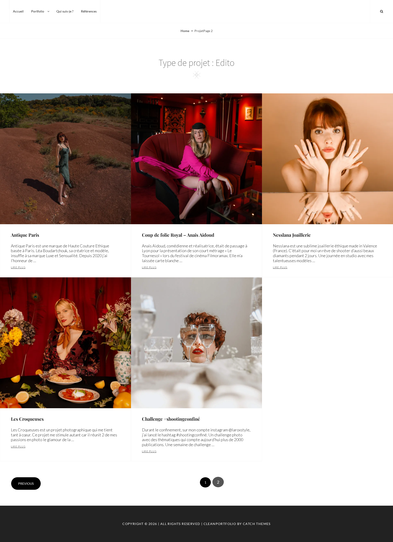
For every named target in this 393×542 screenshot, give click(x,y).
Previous (26, 483)
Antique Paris (25, 235)
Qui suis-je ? (64, 11)
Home (185, 31)
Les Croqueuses (27, 419)
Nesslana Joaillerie (292, 235)
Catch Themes (257, 524)
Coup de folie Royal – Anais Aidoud (178, 235)
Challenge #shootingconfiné (171, 419)
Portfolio (37, 11)
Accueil (18, 11)
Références (89, 11)
